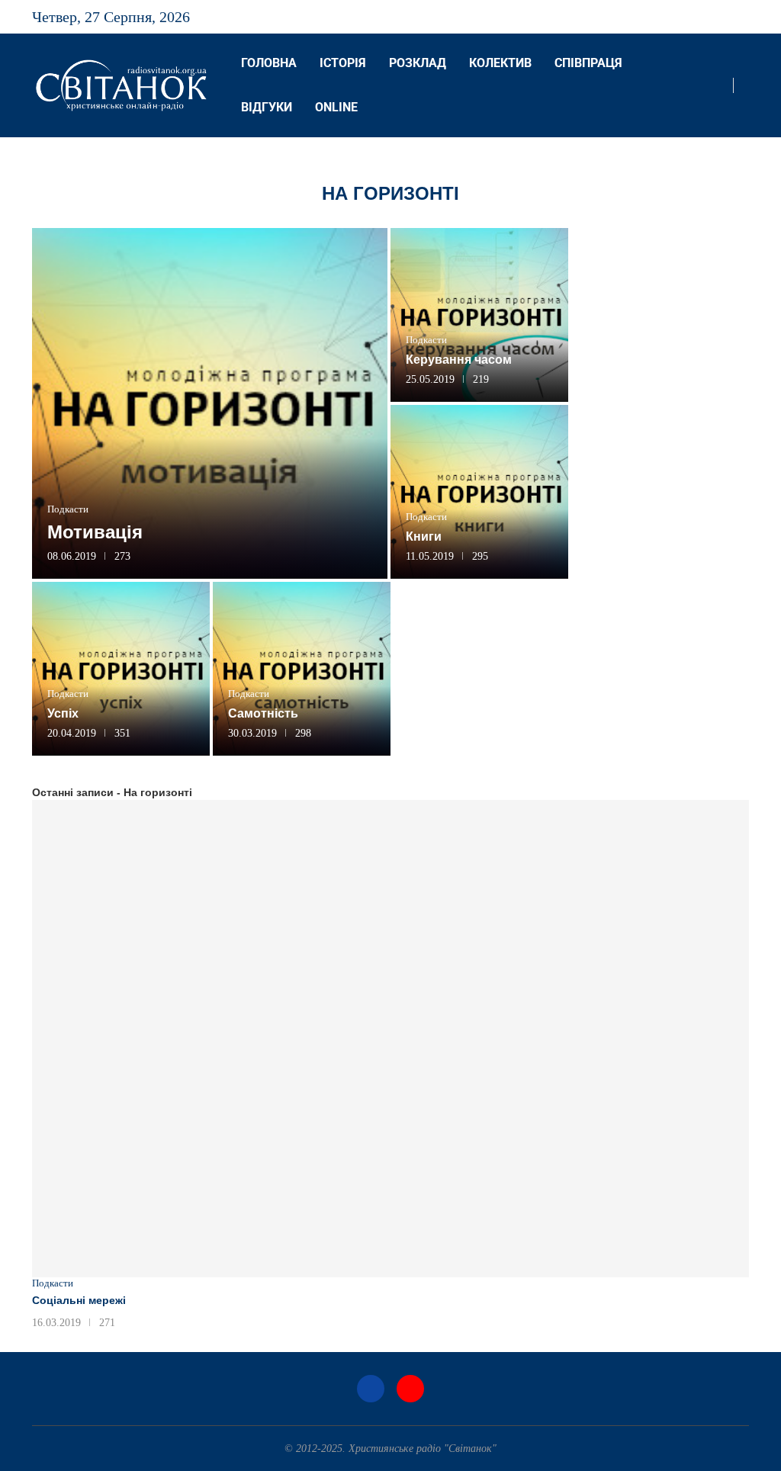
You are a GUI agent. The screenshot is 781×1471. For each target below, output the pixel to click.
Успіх (63, 713)
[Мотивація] (209, 403)
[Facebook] (732, 17)
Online (336, 107)
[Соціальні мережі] (390, 1039)
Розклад (417, 63)
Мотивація (95, 532)
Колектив (500, 63)
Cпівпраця (588, 63)
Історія (343, 63)
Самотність (263, 713)
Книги (424, 536)
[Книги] (479, 492)
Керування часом (459, 359)
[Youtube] (748, 17)
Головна (269, 63)
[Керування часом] (479, 315)
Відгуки (266, 107)
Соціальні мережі (79, 1300)
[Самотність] (301, 669)
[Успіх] (121, 669)
